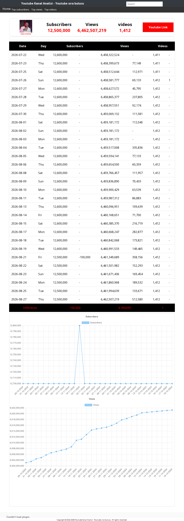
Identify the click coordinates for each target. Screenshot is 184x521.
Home (7, 9)
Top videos (51, 9)
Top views (36, 9)
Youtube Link (158, 27)
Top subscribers (20, 9)
